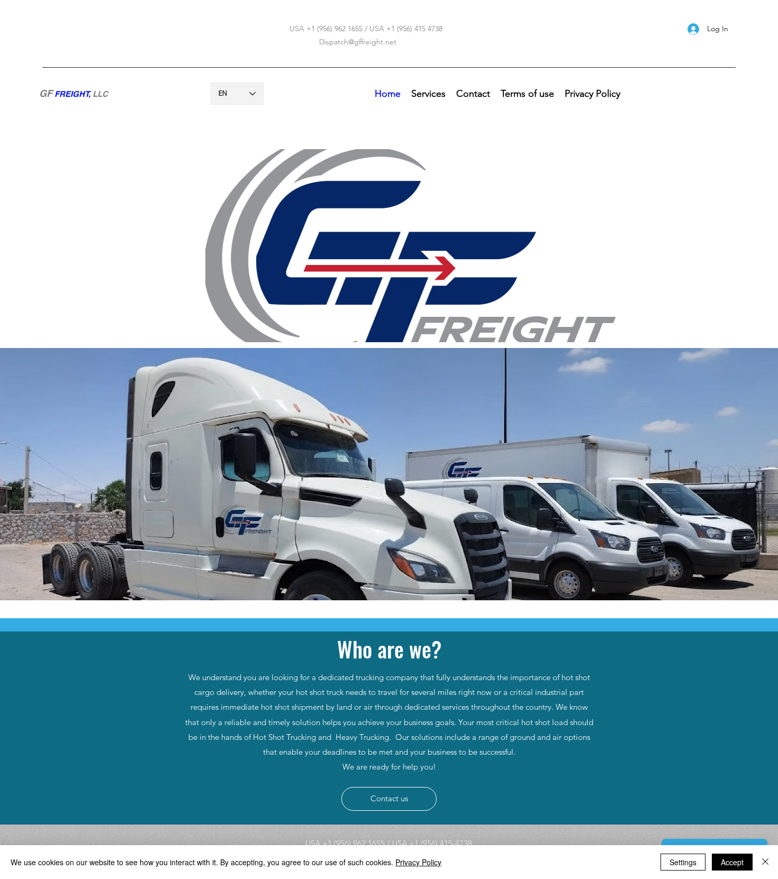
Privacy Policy (418, 862)
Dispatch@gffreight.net (357, 42)
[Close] (765, 862)
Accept (732, 862)
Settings (683, 862)
